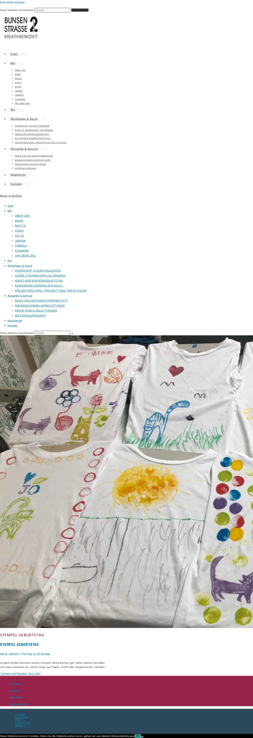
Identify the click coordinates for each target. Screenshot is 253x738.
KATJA (19, 235)
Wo (9, 260)
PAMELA (21, 245)
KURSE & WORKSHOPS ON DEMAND (40, 275)
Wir (9, 211)
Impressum (21, 718)
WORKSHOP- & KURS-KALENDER (38, 270)
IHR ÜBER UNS (25, 255)
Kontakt (12, 325)
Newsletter (14, 320)
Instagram (14, 684)
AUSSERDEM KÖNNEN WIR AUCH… (39, 285)
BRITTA (20, 226)
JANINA (20, 240)
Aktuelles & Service (19, 295)
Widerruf (20, 726)
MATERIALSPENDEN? (30, 315)
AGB (17, 720)
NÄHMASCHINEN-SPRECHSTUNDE (40, 305)
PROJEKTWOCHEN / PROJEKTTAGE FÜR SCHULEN (51, 290)
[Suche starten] (72, 333)
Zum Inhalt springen (12, 2)
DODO (19, 230)
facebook (14, 690)
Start (10, 206)
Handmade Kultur (19, 704)
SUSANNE (22, 250)
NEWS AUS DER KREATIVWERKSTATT (41, 300)
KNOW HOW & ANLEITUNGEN (36, 310)
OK (137, 736)
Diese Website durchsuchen (17, 10)
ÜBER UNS (22, 216)
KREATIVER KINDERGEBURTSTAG (39, 280)
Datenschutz (23, 723)
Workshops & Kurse (19, 265)
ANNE (19, 221)
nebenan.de (15, 697)
